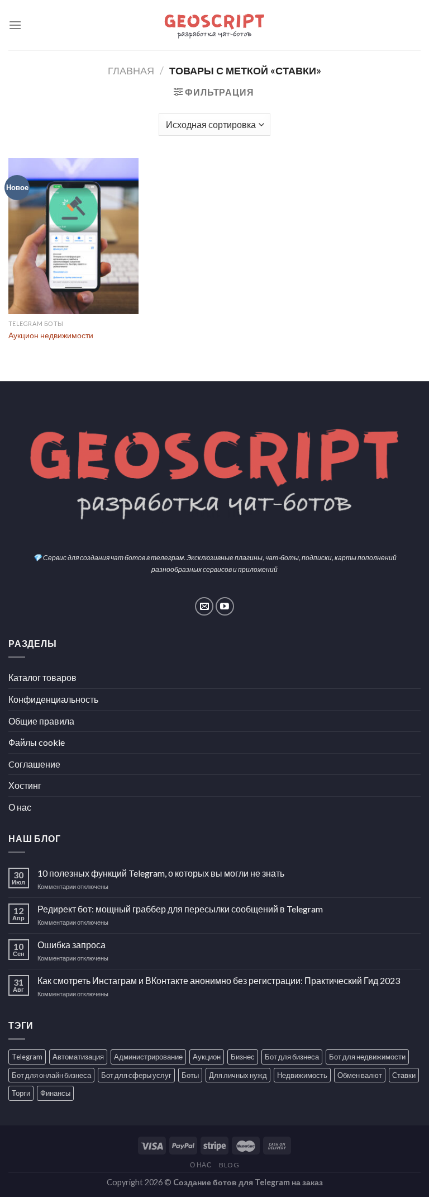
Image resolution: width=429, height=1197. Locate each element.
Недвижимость (302, 1075)
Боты (190, 1075)
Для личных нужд (238, 1075)
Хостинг (24, 785)
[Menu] (15, 25)
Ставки (404, 1075)
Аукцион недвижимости (50, 335)
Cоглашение (34, 764)
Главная (131, 70)
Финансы (55, 1093)
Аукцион (207, 1056)
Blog (229, 1165)
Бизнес (243, 1056)
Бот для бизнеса (292, 1056)
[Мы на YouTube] (225, 606)
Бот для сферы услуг (136, 1075)
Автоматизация (78, 1056)
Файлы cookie (36, 742)
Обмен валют (359, 1075)
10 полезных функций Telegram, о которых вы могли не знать (160, 873)
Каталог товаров (42, 677)
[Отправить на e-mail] (204, 606)
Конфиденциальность (53, 699)
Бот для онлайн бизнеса (51, 1075)
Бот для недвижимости (367, 1056)
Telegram (27, 1056)
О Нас (201, 1165)
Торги (21, 1093)
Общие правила (41, 721)
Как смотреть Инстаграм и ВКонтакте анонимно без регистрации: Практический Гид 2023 (218, 980)
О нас (19, 807)
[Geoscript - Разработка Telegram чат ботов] (214, 25)
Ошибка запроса (71, 944)
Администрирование (148, 1056)
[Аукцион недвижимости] (73, 236)
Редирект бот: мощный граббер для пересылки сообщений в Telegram (180, 908)
